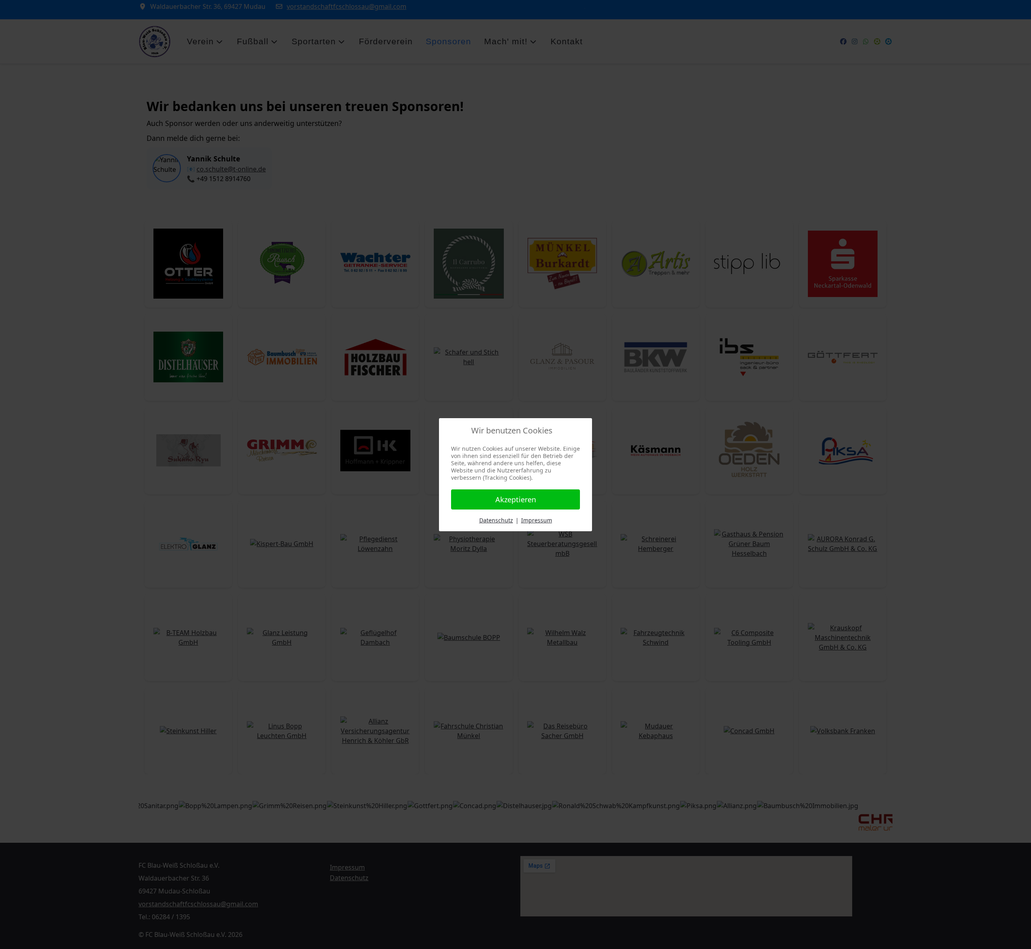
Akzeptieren (515, 499)
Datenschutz (496, 520)
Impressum (536, 520)
